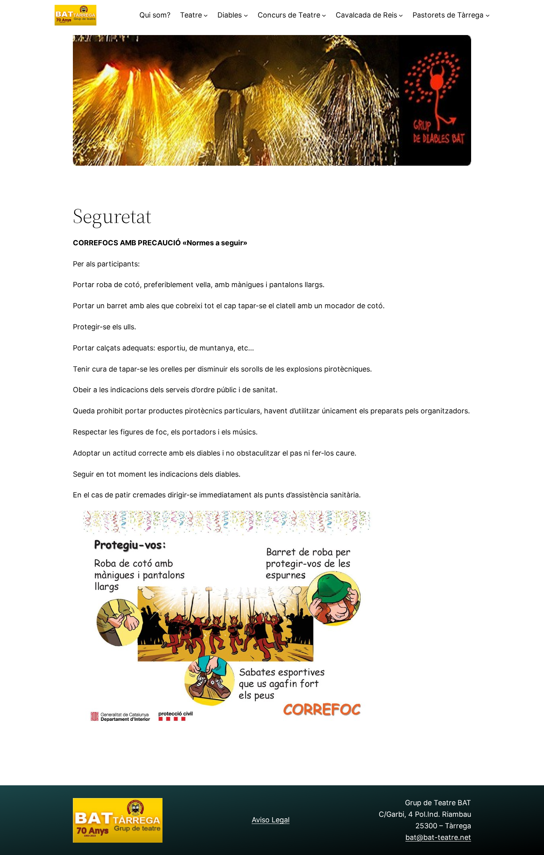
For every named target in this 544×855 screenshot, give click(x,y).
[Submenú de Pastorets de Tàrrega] (487, 15)
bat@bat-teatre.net (438, 837)
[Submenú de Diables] (246, 15)
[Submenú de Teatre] (206, 15)
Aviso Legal (271, 820)
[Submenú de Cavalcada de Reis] (401, 15)
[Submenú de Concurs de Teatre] (324, 15)
